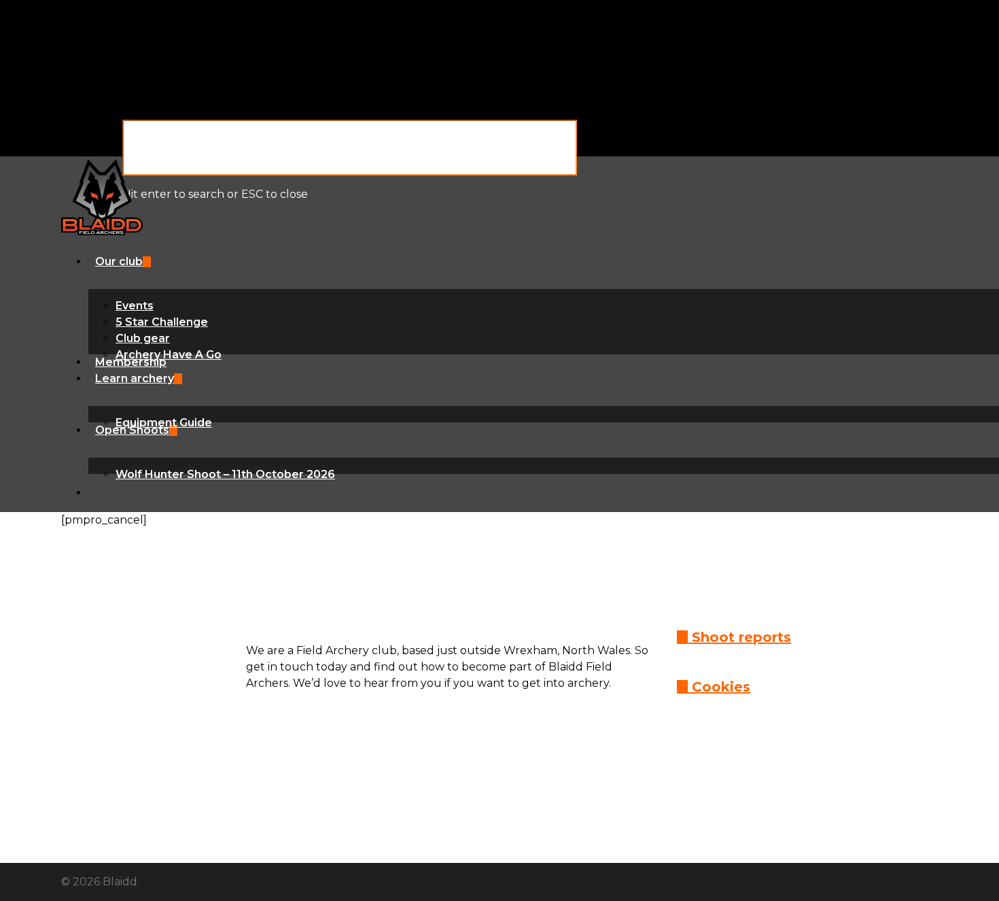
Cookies (719, 687)
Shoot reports (739, 637)
